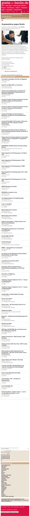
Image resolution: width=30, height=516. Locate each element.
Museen (3, 472)
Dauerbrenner (18, 10)
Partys (2, 493)
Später (3, 10)
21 (6, 457)
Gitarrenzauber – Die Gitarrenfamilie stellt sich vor (14, 304)
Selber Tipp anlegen (5, 11)
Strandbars (3, 488)
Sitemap (15, 509)
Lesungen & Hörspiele (6, 475)
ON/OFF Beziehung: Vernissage (9, 186)
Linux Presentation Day (7, 386)
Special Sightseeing (5, 465)
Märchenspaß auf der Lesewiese (9, 209)
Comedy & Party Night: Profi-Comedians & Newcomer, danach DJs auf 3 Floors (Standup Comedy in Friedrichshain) (14, 123)
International (4, 480)
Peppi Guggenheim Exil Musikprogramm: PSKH (13, 160)
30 (9, 458)
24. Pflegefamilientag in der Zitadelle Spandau (13, 198)
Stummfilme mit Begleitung (8, 274)
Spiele (2, 491)
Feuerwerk (3, 470)
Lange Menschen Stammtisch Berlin (10, 260)
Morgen (3, 7)
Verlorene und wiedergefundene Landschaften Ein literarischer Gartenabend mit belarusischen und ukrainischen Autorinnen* (13, 92)
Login (27, 11)
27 (5, 458)
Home (3, 18)
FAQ (16, 11)
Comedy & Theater (5, 477)
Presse (8, 507)
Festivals (3, 467)
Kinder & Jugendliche (6, 485)
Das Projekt (3, 507)
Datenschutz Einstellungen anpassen (9, 512)
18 (2, 457)
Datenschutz (10, 509)
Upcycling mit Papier (7, 323)
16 (9, 455)
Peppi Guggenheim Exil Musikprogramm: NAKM (13, 166)
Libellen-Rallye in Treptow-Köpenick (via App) (12, 294)
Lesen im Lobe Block (7, 204)
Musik (2, 481)
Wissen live (8, 29)
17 (1, 457)
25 (2, 458)
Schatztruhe (4, 487)
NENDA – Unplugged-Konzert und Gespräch (12, 247)
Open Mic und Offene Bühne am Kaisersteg (12, 85)
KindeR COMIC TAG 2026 (7, 236)
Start (2, 5)
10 (1, 455)
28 (6, 458)
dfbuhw (5, 67)
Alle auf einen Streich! (7, 298)
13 (5, 455)
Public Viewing (4, 476)
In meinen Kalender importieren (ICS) (3, 20)
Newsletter (9, 10)
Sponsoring (21, 507)
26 (4, 458)
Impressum (3, 509)
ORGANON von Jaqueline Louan (9, 192)
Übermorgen (10, 7)
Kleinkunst (3, 478)
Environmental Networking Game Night (11, 372)
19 (4, 457)
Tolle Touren (4, 466)
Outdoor (3, 490)
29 (7, 458)
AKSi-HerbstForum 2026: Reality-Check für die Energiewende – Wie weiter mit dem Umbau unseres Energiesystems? (14, 352)
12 (4, 455)
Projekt (13, 11)
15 (7, 455)
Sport (2, 492)
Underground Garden (7, 310)
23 (9, 457)
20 (5, 457)
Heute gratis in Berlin (19, 5)
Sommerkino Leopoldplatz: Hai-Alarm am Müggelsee (14, 79)
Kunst (2, 473)
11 (2, 455)
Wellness (3, 486)
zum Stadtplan (22, 27)
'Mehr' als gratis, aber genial (7, 496)
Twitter (24, 12)
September (24, 7)
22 (7, 457)
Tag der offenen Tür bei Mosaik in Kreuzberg (12, 359)
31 (1, 459)
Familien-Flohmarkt (6, 241)
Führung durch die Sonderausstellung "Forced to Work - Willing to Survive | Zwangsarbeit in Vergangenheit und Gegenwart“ (15, 139)
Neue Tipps (9, 5)
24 (1, 458)
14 (6, 455)
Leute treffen (4, 483)
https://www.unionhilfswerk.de (11, 71)
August (18, 7)
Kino (2, 471)
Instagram (22, 12)
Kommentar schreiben (12, 75)
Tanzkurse (3, 495)
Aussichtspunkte (5, 468)
